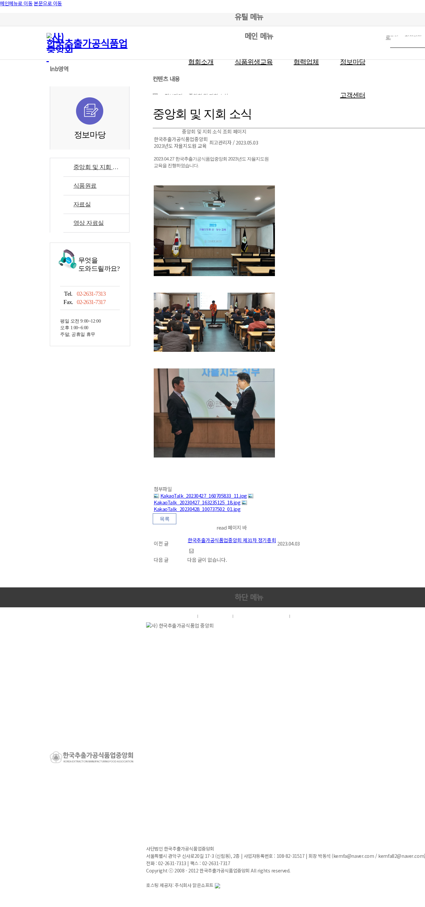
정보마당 (352, 61)
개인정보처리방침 (261, 616)
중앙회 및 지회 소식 (98, 167)
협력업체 (306, 61)
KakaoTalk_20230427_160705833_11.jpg (203, 495)
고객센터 (352, 95)
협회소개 (200, 61)
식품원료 (85, 185)
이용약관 (215, 616)
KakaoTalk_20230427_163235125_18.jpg (197, 502)
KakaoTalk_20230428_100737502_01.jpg (197, 508)
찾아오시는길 (312, 616)
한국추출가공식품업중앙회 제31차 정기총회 (232, 540)
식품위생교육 (254, 61)
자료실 (82, 204)
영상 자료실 (88, 223)
